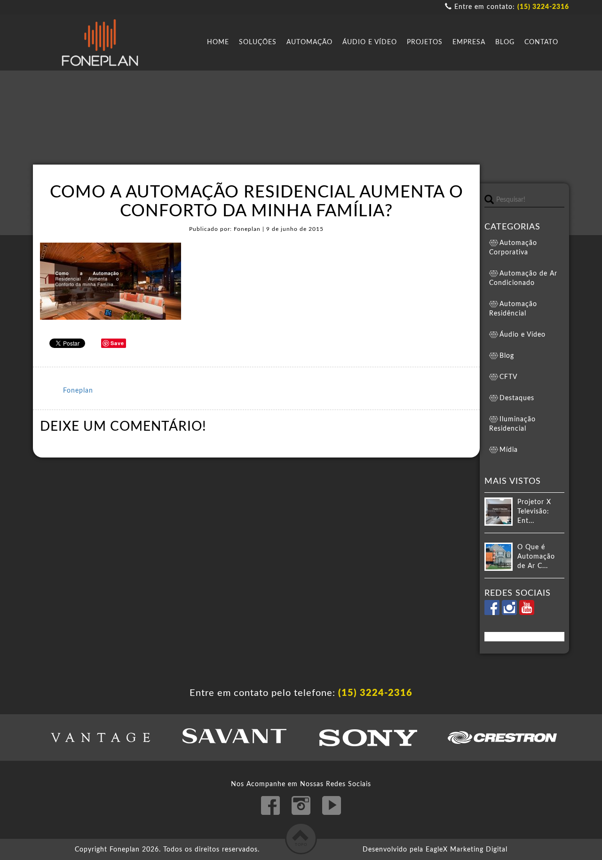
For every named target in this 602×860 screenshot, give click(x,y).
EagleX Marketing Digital (466, 849)
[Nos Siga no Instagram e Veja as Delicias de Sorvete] (510, 613)
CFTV (508, 377)
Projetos (425, 42)
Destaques (516, 398)
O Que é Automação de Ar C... (536, 556)
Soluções (258, 42)
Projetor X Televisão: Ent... (534, 511)
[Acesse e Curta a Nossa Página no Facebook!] (493, 613)
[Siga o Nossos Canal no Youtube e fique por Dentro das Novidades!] (526, 613)
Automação (309, 42)
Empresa (468, 42)
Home (218, 42)
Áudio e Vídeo (369, 42)
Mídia (508, 450)
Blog (505, 42)
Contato (541, 42)
